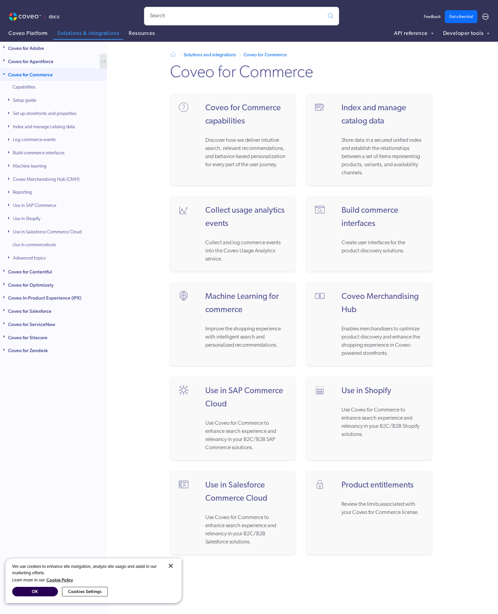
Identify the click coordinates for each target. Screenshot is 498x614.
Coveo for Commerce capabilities (243, 115)
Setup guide (24, 100)
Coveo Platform (28, 33)
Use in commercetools (34, 245)
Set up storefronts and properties (45, 113)
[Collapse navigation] (103, 61)
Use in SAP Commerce (34, 205)
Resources (142, 33)
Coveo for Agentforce (31, 61)
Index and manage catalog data (44, 127)
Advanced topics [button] (29, 258)
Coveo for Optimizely (31, 285)
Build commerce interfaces (39, 153)
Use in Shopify (26, 219)
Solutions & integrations (88, 33)
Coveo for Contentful (30, 271)
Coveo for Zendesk (28, 350)
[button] (4, 48)
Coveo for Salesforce (29, 311)
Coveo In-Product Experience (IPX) (44, 298)
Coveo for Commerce (30, 74)
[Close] (170, 565)
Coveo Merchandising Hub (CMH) (46, 179)
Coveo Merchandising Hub (380, 303)
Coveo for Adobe (26, 48)
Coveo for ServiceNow (31, 324)
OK (35, 591)
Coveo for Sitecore (27, 337)
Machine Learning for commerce (242, 303)
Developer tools (464, 33)
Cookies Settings (85, 591)
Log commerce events (34, 139)
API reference (411, 33)
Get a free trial (461, 17)
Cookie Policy (59, 579)
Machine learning (29, 166)
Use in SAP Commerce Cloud (244, 397)
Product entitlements (377, 485)
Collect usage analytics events (245, 217)
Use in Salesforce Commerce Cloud (47, 232)
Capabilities (24, 87)
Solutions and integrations (210, 55)
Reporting (22, 192)
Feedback (432, 17)
